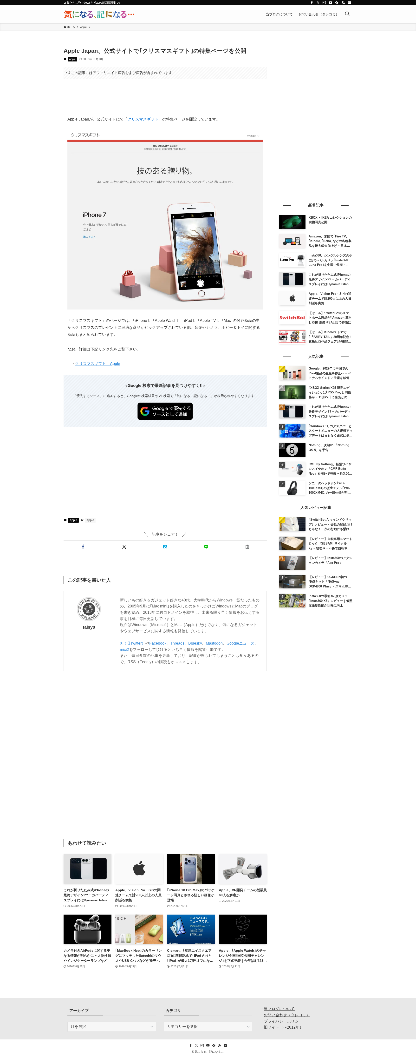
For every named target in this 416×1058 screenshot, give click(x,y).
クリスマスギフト (143, 119)
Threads (177, 643)
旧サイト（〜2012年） (283, 1027)
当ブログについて (279, 1009)
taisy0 (89, 627)
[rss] (343, 2)
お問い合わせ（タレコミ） (287, 1015)
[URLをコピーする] (247, 547)
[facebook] (312, 2)
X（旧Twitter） (132, 643)
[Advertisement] (165, 97)
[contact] (349, 2)
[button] (83, 547)
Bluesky (195, 643)
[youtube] (330, 2)
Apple (72, 59)
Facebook (157, 643)
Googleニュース (240, 643)
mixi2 (124, 649)
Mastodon (214, 643)
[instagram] (324, 2)
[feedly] (337, 2)
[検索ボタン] (347, 14)
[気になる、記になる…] (99, 14)
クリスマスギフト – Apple (97, 364)
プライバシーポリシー (283, 1021)
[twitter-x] (318, 2)
